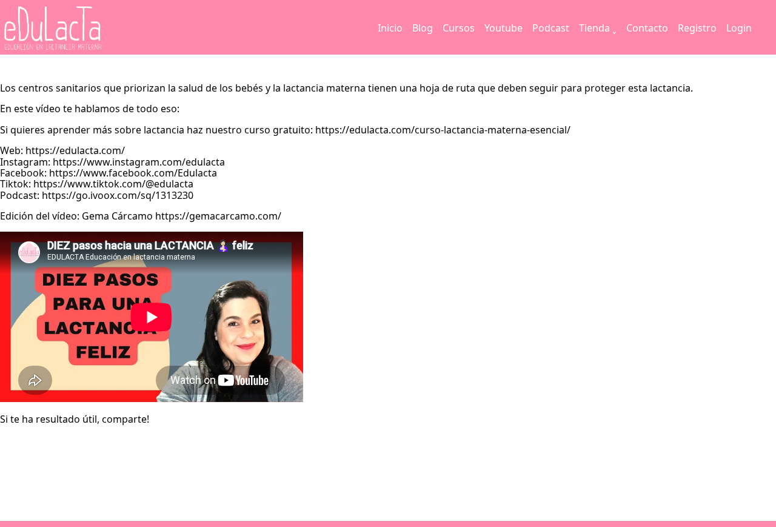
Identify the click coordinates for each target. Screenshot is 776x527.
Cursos (459, 28)
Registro (697, 28)
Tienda (594, 28)
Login (739, 28)
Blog (422, 28)
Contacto (647, 28)
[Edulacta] (77, 28)
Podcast (550, 28)
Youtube (503, 28)
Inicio (390, 28)
